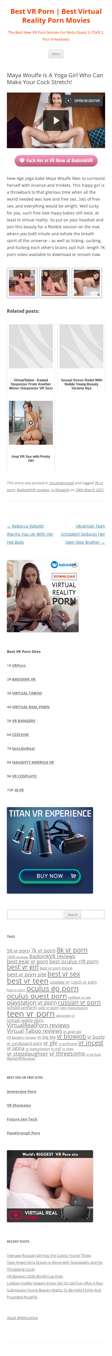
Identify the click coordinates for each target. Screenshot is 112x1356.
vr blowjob (60, 489)
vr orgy (68, 1048)
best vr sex (63, 973)
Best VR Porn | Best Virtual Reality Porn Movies (56, 16)
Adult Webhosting (22, 1317)
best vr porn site (26, 974)
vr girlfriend (68, 1043)
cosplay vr (60, 982)
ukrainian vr (65, 1015)
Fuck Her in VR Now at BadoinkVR (59, 160)
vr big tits (46, 1037)
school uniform (22, 1007)
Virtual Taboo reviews (34, 1030)
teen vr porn (31, 1013)
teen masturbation (74, 1007)
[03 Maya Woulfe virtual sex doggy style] (86, 284)
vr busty (96, 1037)
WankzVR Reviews (21, 1058)
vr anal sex (72, 1031)
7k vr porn (43, 950)
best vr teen (28, 981)
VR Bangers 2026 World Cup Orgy (35, 1276)
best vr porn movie (56, 968)
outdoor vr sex (79, 997)
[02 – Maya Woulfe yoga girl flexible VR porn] (54, 284)
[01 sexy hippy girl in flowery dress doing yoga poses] (21, 284)
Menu (56, 54)
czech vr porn (84, 982)
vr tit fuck (93, 1054)
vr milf (56, 1048)
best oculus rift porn (74, 961)
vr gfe (50, 1042)
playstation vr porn (32, 1002)
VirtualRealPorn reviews (38, 1025)
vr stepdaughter (27, 1053)
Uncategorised (61, 482)
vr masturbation (38, 1049)
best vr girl (23, 967)
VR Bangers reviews (21, 1037)
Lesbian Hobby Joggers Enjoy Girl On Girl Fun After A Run (55, 1283)
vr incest (90, 1042)
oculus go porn (52, 988)
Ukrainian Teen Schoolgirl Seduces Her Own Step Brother (83, 534)
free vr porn (16, 990)
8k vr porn (72, 950)
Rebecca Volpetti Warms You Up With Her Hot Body (30, 534)
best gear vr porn (27, 961)
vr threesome (67, 1053)
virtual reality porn (25, 1020)
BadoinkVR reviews (33, 489)
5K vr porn (18, 950)
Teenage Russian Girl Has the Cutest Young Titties (49, 1255)
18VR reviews (17, 957)
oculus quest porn (37, 996)
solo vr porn (48, 1007)
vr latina (15, 1048)
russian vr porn (79, 1002)
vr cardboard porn (24, 1043)
